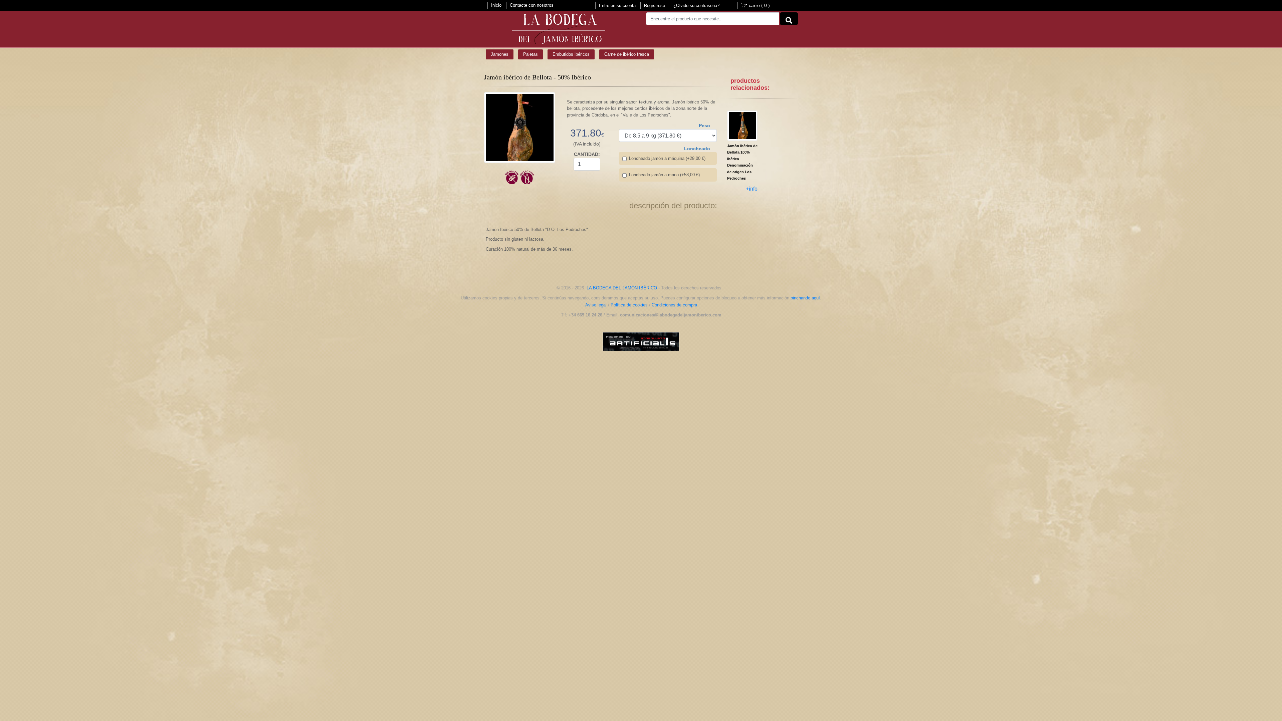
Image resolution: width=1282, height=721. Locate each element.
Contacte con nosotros (532, 5)
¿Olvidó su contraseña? (696, 5)
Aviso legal (596, 304)
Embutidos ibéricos (571, 54)
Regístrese (654, 5)
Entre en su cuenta (617, 5)
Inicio (496, 5)
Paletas (530, 54)
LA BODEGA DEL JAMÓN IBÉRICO (622, 287)
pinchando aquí (805, 297)
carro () (759, 5)
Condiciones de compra (674, 304)
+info (752, 189)
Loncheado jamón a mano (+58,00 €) (664, 174)
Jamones (499, 54)
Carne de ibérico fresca (626, 54)
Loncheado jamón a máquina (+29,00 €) (667, 158)
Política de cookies (629, 304)
